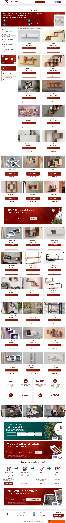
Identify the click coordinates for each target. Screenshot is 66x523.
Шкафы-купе (7, 34)
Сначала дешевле (33, 28)
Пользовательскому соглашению (21, 456)
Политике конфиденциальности (12, 456)
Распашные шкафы (8, 31)
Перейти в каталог (57, 483)
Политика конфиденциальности (27, 521)
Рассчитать (29, 47)
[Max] (58, 2)
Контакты (62, 5)
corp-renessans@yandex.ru (57, 517)
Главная (5, 5)
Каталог (20, 5)
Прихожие (6, 41)
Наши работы (7, 51)
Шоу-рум (37, 5)
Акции (50, 5)
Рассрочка (44, 5)
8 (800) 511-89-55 (9, 475)
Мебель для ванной (8, 49)
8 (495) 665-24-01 (49, 0)
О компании (13, 5)
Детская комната (8, 44)
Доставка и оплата (29, 5)
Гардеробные (7, 36)
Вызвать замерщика (25, 483)
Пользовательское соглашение (38, 521)
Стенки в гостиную (8, 39)
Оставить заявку (8, 483)
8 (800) (57, 512)
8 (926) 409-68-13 (49, 3)
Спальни (6, 46)
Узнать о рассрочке (41, 483)
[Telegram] (56, 2)
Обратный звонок (58, 515)
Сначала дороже (39, 28)
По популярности (26, 28)
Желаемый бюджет (23, 218)
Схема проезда (42, 515)
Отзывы (56, 5)
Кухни (5, 29)
